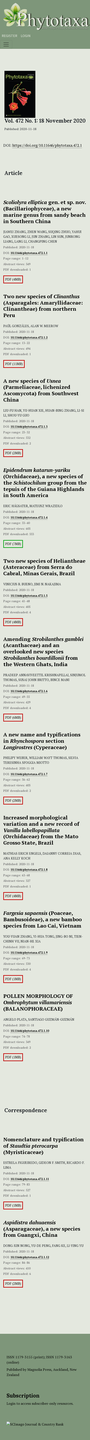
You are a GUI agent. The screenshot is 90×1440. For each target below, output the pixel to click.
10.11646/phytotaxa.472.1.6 (28, 691)
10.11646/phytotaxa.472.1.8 (28, 870)
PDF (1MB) (13, 979)
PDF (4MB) (13, 279)
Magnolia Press (39, 1369)
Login (26, 36)
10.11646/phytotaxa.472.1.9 (28, 953)
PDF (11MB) (14, 364)
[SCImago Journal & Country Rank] (35, 1423)
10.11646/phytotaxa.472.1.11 (29, 1179)
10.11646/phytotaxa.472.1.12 (29, 1257)
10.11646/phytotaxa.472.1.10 (29, 1031)
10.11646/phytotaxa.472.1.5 (28, 596)
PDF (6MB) (13, 717)
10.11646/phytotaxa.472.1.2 (28, 337)
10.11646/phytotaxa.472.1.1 (28, 253)
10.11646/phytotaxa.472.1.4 (28, 517)
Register (9, 36)
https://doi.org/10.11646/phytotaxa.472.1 (47, 145)
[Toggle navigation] (6, 44)
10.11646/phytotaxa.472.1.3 (28, 427)
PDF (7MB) (13, 544)
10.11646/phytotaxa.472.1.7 (28, 774)
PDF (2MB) (13, 453)
